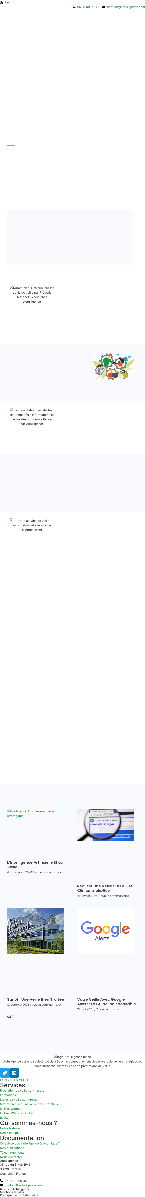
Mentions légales (12, 1192)
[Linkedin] (14, 1073)
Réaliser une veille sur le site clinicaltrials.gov (105, 888)
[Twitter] (4, 1073)
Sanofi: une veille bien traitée (35, 999)
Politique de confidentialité (19, 1195)
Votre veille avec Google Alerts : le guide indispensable (107, 1002)
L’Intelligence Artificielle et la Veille (35, 865)
